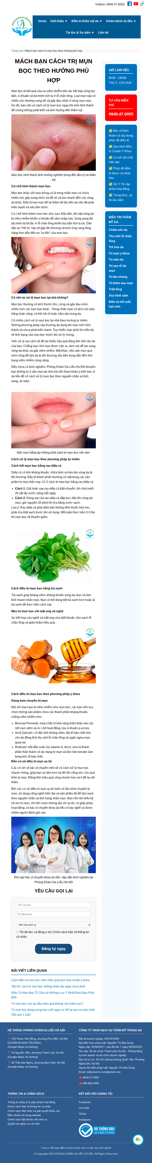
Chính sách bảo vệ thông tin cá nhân (29, 1106)
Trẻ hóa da (116, 247)
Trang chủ (17, 50)
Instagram (85, 1119)
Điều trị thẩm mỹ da (87, 21)
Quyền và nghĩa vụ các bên (24, 1123)
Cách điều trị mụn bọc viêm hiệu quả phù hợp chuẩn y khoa (50, 980)
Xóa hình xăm (118, 295)
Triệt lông (115, 289)
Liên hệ (103, 32)
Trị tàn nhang (118, 276)
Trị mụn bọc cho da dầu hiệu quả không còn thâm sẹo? (47, 1003)
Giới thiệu (59, 21)
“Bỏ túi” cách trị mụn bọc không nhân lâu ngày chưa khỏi (48, 986)
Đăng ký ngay (54, 949)
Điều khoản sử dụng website (24, 1115)
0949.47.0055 (115, 4)
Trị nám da (116, 259)
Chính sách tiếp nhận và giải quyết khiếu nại (34, 1110)
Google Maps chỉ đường (23, 1046)
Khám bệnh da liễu (121, 21)
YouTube (84, 1107)
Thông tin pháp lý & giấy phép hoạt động (31, 1102)
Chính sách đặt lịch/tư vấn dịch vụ (27, 1119)
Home (42, 21)
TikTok (82, 1113)
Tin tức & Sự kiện (80, 32)
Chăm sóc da (118, 229)
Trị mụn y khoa (119, 253)
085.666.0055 (91, 1083)
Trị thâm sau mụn (121, 283)
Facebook (84, 1102)
